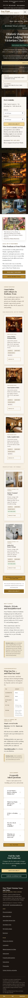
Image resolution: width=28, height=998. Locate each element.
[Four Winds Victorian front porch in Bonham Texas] (14, 175)
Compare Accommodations (14, 876)
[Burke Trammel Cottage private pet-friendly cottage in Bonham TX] (14, 206)
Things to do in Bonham (8, 941)
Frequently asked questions (9, 957)
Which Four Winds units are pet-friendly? (13, 803)
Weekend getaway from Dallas (9, 949)
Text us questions (21, 5)
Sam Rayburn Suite (7, 924)
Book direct (5, 933)
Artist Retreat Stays (14, 276)
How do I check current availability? (13, 824)
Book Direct (22, 996)
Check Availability (14, 124)
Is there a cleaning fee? (13, 814)
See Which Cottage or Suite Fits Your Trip (14, 578)
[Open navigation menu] (25, 12)
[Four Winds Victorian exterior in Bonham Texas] (14, 160)
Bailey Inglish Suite (7, 916)
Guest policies (6, 962)
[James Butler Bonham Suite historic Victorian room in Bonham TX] (14, 191)
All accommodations (7, 912)
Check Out (6, 116)
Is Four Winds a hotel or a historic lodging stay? (13, 792)
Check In (6, 109)
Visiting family (6, 953)
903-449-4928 (12, 5)
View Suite (11, 359)
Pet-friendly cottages (7, 928)
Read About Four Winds (14, 272)
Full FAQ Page (14, 844)
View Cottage (12, 515)
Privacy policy (6, 966)
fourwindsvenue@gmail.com (16, 905)
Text (4, 996)
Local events (5, 945)
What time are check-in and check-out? (13, 835)
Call (12, 996)
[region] (14, 702)
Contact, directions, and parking (10, 970)
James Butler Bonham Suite (9, 920)
